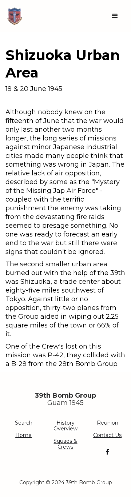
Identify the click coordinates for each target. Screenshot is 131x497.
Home (23, 435)
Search (23, 423)
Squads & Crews (65, 444)
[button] (115, 16)
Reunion (107, 423)
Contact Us (107, 435)
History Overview (65, 426)
